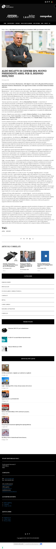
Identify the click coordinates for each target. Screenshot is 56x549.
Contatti (46, 23)
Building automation (8, 309)
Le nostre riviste (10, 23)
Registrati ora (7, 517)
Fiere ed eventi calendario (26, 23)
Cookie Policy (7, 519)
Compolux (5, 313)
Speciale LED (5, 286)
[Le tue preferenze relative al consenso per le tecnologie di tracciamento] (2, 547)
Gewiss (8, 231)
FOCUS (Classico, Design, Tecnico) (11, 291)
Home (5, 23)
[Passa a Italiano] (51, 2)
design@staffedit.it (7, 488)
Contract (5, 295)
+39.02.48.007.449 (9, 478)
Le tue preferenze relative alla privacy (31, 543)
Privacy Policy (7, 520)
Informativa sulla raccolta (18, 543)
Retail (3, 300)
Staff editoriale (36, 23)
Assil (3, 231)
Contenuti (17, 23)
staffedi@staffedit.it (7, 485)
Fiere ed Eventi (6, 282)
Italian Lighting (8, 502)
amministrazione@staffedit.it (9, 491)
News (42, 23)
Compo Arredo (6, 304)
